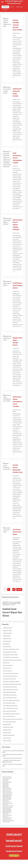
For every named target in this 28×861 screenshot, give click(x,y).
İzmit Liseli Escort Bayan (9, 692)
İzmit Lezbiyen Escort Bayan (10, 689)
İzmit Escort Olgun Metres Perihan (12, 750)
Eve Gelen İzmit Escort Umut (10, 758)
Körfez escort (7, 738)
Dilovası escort (16, 233)
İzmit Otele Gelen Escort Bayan (11, 700)
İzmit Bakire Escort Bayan (9, 652)
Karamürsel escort (8, 727)
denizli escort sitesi (7, 799)
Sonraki (19, 589)
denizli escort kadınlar (7, 792)
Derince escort (16, 291)
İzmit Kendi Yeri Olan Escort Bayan (12, 684)
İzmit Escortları (7, 670)
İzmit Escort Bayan (8, 665)
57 (14, 589)
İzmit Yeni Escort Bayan (9, 721)
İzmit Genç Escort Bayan (9, 678)
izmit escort (14, 834)
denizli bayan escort (7, 778)
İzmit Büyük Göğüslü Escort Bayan (12, 660)
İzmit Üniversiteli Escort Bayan (11, 713)
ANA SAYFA (5, 7)
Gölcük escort (7, 646)
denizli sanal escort (7, 790)
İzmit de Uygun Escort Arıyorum (11, 764)
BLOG (12, 7)
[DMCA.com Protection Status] (14, 856)
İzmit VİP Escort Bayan (9, 716)
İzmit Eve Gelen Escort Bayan (10, 673)
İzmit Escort (15, 166)
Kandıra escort (7, 724)
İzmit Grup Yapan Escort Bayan (11, 681)
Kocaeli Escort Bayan (8, 735)
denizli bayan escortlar (7, 803)
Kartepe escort (7, 730)
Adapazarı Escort (16, 33)
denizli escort (5, 780)
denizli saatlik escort (7, 795)
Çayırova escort (7, 633)
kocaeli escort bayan (14, 851)
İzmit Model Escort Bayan (9, 695)
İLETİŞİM (4, 9)
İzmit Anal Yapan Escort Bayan (11, 649)
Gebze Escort (6, 644)
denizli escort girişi (7, 808)
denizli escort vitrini (7, 819)
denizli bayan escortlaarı (8, 805)
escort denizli (5, 779)
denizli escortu (6, 787)
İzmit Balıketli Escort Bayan (10, 654)
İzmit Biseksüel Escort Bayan (10, 657)
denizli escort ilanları (7, 788)
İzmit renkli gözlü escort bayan (11, 754)
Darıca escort (7, 636)
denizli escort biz (6, 821)
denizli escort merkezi (7, 807)
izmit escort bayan (14, 846)
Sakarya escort (7, 740)
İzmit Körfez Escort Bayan (10, 687)
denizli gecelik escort (7, 794)
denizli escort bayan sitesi (8, 820)
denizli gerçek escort (7, 817)
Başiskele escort (7, 630)
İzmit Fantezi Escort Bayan (10, 676)
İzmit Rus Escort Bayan (9, 703)
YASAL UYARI (19, 7)
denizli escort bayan (7, 776)
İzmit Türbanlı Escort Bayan (10, 708)
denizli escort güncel (7, 809)
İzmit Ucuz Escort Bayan (9, 711)
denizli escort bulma (7, 812)
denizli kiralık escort (7, 796)
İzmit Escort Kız (7, 668)
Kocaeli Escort (16, 348)
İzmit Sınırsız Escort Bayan (10, 705)
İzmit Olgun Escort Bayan (9, 697)
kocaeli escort (14, 840)
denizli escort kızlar (7, 791)
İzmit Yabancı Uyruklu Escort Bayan (12, 719)
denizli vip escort (6, 801)
